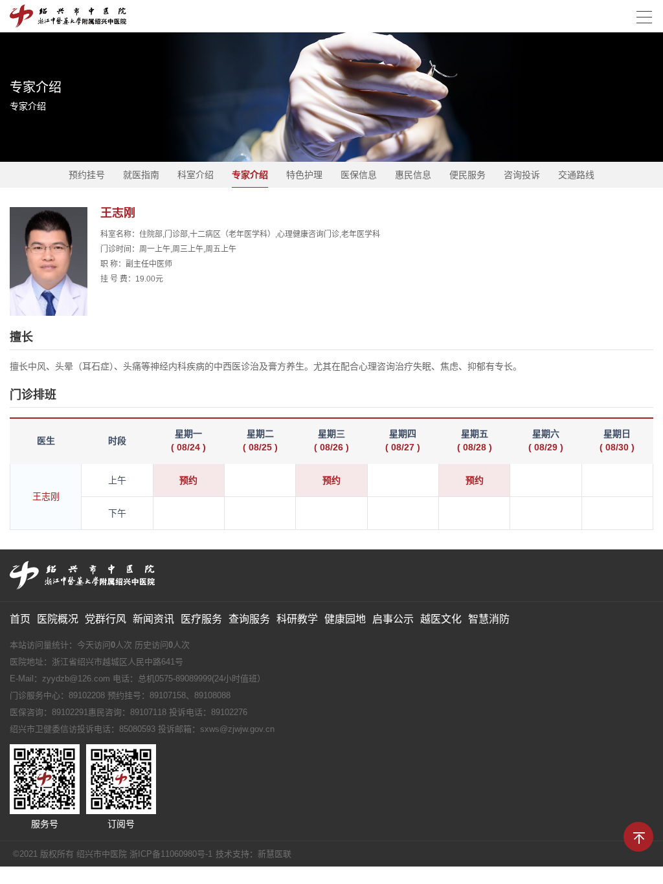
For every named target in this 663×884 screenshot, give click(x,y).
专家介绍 (250, 175)
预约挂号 (87, 175)
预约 (188, 480)
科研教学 (297, 618)
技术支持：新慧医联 (253, 854)
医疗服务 (201, 618)
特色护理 (304, 175)
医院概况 (57, 618)
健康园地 (345, 618)
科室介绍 (195, 175)
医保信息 (359, 175)
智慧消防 (489, 618)
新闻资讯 (153, 618)
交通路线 (576, 175)
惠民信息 (413, 175)
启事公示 (393, 618)
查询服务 (249, 618)
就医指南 (141, 175)
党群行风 (105, 618)
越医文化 (441, 618)
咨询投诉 (522, 175)
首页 (20, 618)
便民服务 (467, 175)
